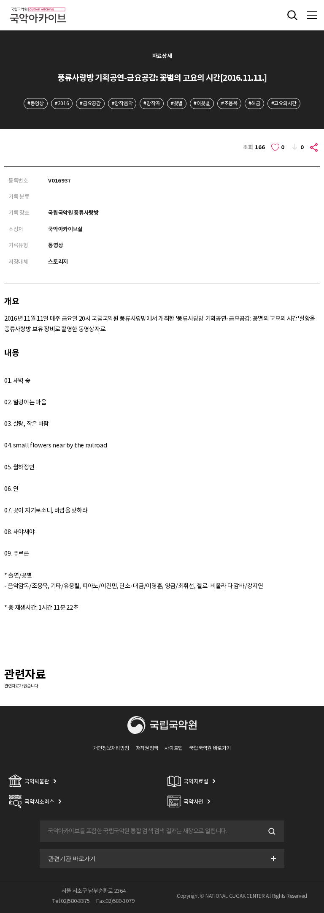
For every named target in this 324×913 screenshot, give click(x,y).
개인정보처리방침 (111, 748)
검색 (270, 831)
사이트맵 (174, 748)
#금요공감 (90, 103)
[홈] (38, 6)
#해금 (254, 103)
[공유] (314, 147)
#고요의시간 (284, 103)
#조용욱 (229, 103)
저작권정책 (147, 748)
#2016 (62, 103)
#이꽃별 (202, 103)
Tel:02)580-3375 (70, 901)
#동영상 (35, 103)
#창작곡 (151, 103)
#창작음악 (122, 103)
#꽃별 (177, 103)
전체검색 (292, 15)
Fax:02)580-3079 (115, 901)
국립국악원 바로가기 (210, 748)
